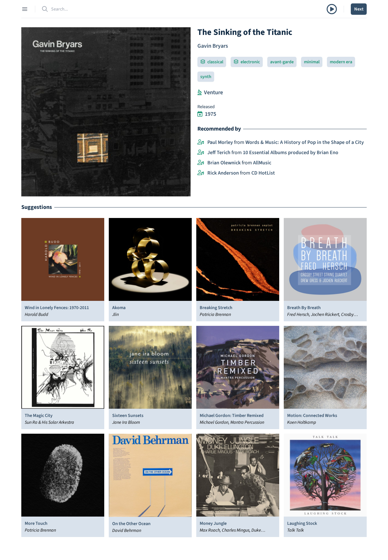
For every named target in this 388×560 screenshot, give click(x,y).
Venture (213, 93)
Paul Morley (220, 142)
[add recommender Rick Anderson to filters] (200, 173)
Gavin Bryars (212, 46)
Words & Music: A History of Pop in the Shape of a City (304, 142)
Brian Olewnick (224, 162)
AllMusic (262, 162)
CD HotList (263, 173)
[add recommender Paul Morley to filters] (200, 142)
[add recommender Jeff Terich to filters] (200, 153)
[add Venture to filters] (199, 93)
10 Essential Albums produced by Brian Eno (290, 152)
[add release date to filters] (200, 114)
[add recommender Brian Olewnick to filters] (200, 163)
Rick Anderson (223, 173)
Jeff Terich (218, 152)
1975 (210, 114)
